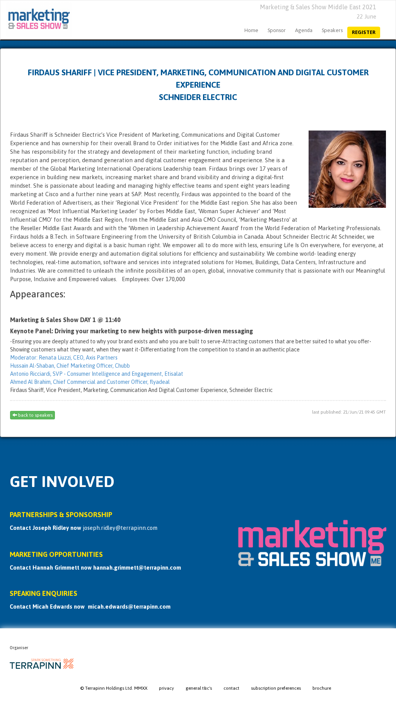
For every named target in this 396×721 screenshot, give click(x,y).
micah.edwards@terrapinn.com (129, 606)
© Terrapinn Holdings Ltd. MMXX (113, 688)
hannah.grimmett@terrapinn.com (137, 567)
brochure (321, 688)
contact (231, 688)
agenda (303, 30)
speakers (332, 30)
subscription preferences (276, 688)
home (251, 30)
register (364, 32)
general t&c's (199, 688)
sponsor (277, 30)
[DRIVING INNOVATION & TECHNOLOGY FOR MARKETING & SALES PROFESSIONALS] (36, 19)
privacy (166, 688)
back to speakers (35, 415)
